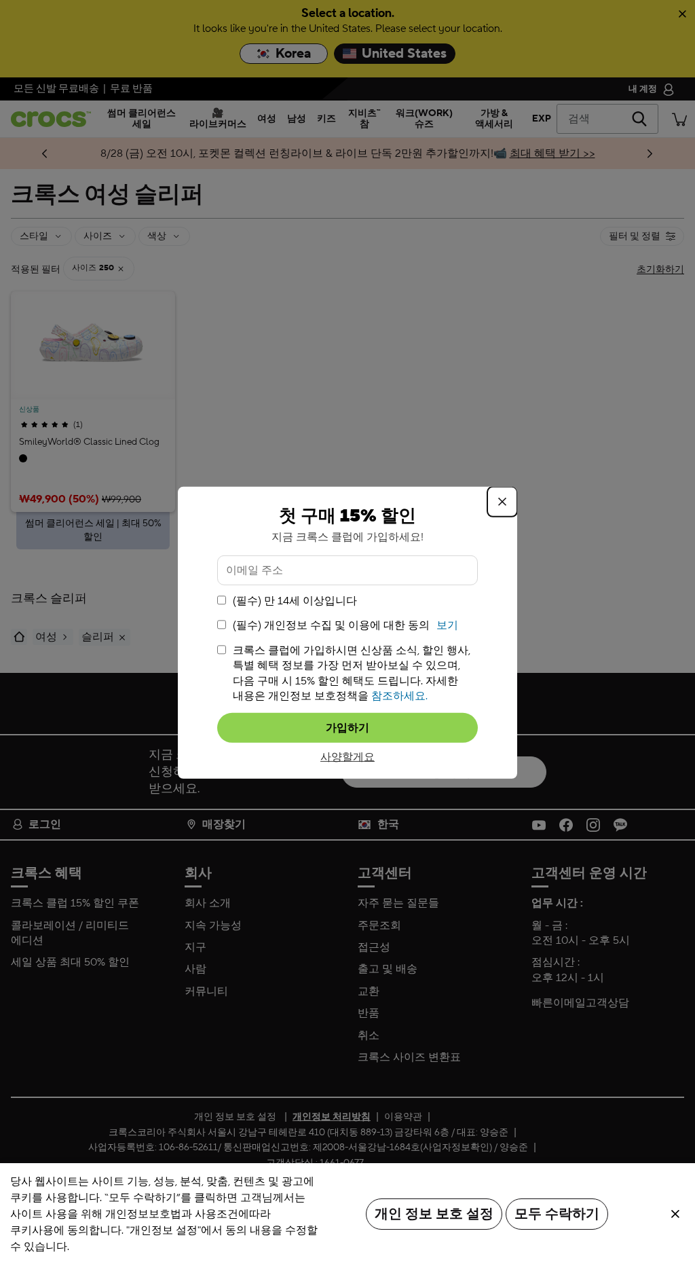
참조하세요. (399, 696)
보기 (447, 625)
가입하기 (347, 728)
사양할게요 (347, 757)
